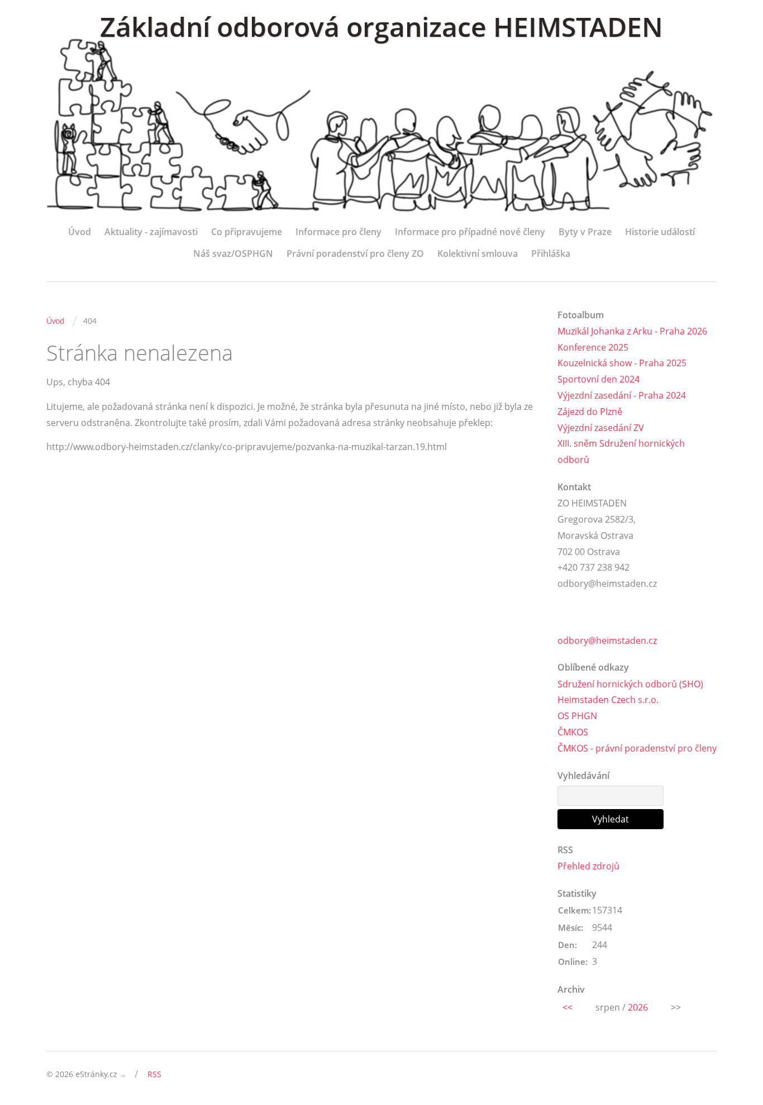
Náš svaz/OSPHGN (233, 253)
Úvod (79, 232)
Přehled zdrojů (588, 866)
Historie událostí (660, 232)
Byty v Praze (585, 232)
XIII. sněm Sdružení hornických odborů (621, 451)
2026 (638, 1007)
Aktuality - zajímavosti (151, 232)
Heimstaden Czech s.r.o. (608, 699)
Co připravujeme (246, 232)
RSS (154, 1074)
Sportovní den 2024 (598, 379)
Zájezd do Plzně (589, 411)
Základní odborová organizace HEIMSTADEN (381, 26)
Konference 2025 (592, 347)
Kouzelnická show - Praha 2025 (621, 363)
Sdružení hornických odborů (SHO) (630, 684)
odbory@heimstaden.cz (607, 640)
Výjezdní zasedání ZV (600, 428)
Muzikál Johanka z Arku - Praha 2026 (632, 331)
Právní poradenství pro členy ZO (355, 253)
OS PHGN (577, 716)
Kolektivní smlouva (477, 253)
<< (567, 1007)
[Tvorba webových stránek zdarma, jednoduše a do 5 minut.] (123, 1075)
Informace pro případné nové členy (470, 232)
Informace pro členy (338, 232)
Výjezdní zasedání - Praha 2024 (621, 395)
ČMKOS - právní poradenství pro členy (637, 748)
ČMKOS (572, 732)
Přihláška (550, 253)
